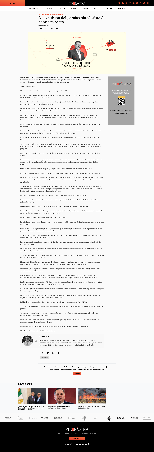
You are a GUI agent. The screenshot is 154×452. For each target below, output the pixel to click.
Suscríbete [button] (77, 438)
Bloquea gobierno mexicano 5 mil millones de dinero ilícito (59, 407)
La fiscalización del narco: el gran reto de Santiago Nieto (91, 407)
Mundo (73, 8)
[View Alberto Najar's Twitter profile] (36, 340)
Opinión (62, 8)
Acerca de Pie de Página (65, 434)
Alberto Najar (44, 336)
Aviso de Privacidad (81, 434)
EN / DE (109, 8)
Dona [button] (13, 3)
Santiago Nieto (44, 357)
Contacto (93, 434)
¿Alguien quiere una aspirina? (48, 14)
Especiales (121, 8)
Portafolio (97, 8)
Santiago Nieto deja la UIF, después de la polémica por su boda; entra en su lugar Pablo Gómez (31, 408)
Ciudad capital (48, 8)
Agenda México (33, 8)
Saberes (84, 8)
